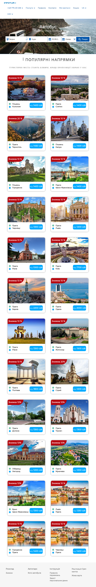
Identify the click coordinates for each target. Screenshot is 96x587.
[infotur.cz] (10, 3)
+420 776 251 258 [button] (14, 8)
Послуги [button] (30, 8)
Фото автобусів (34, 573)
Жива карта (77, 575)
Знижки (9, 573)
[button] (65, 8)
